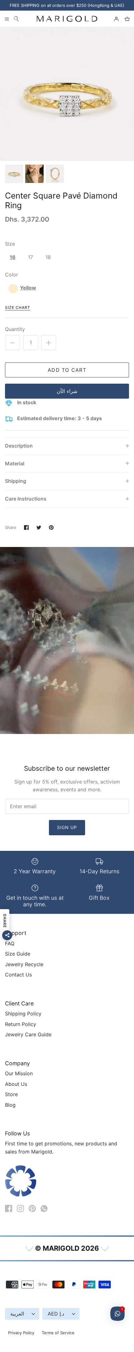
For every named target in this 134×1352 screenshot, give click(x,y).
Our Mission (19, 1073)
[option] (67, 94)
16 (13, 257)
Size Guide (17, 954)
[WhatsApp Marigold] (44, 1208)
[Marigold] (67, 18)
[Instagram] (20, 1208)
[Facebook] (8, 1208)
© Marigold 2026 (67, 1248)
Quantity (15, 329)
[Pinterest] (32, 1208)
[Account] (113, 19)
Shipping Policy (23, 1013)
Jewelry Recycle (24, 964)
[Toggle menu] (7, 19)
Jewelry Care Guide (28, 1034)
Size (10, 244)
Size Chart (17, 307)
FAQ (9, 943)
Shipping (15, 481)
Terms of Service (58, 1332)
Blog (10, 1105)
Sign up (67, 827)
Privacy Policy (21, 1332)
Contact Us (18, 974)
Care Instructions (25, 499)
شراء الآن (67, 391)
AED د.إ (56, 1314)
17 (30, 257)
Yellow (28, 288)
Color (11, 274)
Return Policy (20, 1024)
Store (11, 1094)
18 (48, 257)
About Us (16, 1084)
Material (14, 463)
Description (19, 446)
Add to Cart (67, 370)
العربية (17, 1314)
